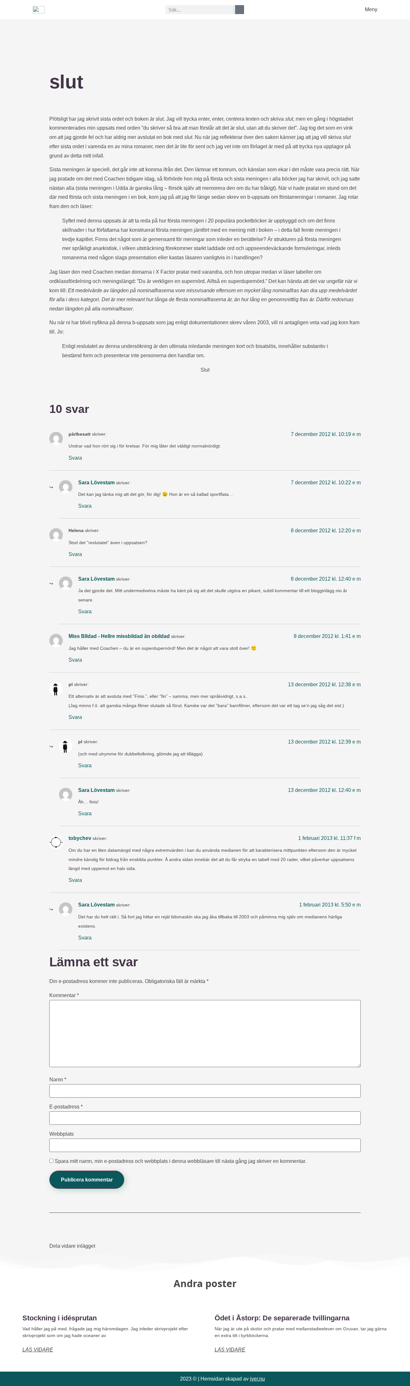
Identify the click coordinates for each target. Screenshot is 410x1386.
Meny (371, 9)
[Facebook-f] (36, 1378)
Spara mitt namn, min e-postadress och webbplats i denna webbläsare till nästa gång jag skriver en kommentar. (180, 1161)
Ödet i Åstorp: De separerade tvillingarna (282, 1318)
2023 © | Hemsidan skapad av (222, 1379)
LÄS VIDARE (37, 1349)
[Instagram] (50, 1378)
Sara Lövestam (96, 482)
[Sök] (239, 9)
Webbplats (61, 1134)
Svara (75, 458)
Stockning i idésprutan (59, 1318)
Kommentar (64, 995)
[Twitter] (64, 1378)
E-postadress (66, 1106)
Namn (57, 1079)
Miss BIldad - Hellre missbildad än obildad (119, 636)
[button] (105, 1245)
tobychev (80, 838)
